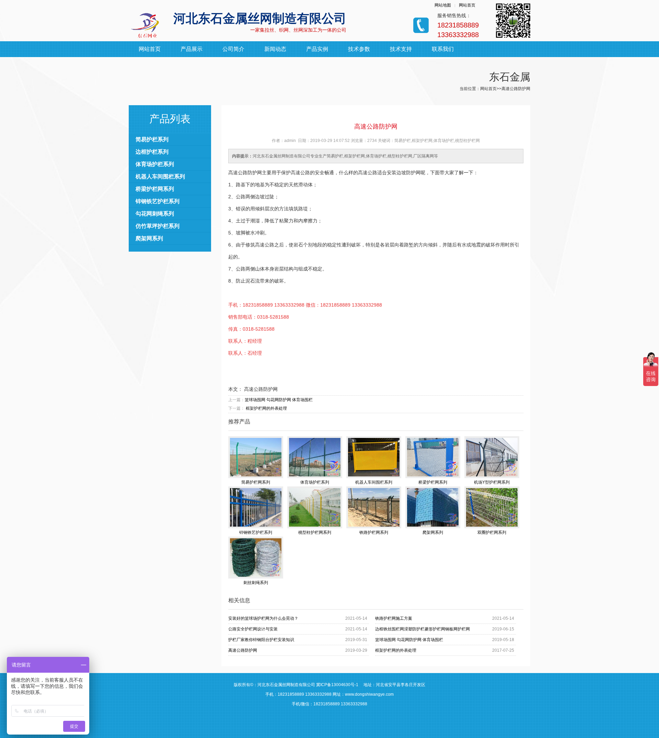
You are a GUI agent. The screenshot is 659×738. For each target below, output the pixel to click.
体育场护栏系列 (155, 164)
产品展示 (192, 49)
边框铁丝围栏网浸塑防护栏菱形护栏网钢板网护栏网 (422, 629)
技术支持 (401, 49)
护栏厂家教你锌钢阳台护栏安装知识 (261, 639)
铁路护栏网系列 (373, 532)
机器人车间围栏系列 (160, 176)
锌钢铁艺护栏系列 (158, 201)
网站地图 (443, 5)
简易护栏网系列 (255, 482)
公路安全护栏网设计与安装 (253, 629)
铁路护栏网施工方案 (393, 618)
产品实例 (317, 49)
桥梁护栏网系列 (155, 189)
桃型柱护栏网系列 (314, 532)
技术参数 (359, 49)
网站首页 (467, 5)
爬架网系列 (149, 238)
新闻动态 (275, 49)
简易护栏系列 (152, 139)
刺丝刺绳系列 (255, 582)
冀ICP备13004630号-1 (337, 684)
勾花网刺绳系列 (155, 214)
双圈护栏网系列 (491, 532)
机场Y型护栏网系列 (492, 482)
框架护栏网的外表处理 (266, 408)
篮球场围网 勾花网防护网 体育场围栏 (279, 399)
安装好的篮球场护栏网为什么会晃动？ (263, 618)
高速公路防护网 (242, 650)
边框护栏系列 (152, 152)
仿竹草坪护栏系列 (158, 226)
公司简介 (233, 49)
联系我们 (443, 49)
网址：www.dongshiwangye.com (363, 694)
